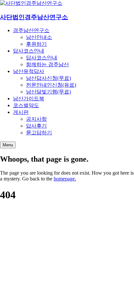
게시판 (21, 112)
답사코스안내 (28, 51)
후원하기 (36, 44)
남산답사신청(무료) (48, 78)
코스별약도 (26, 105)
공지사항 (36, 119)
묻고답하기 (39, 132)
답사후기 (36, 126)
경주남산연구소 (31, 30)
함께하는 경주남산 (47, 64)
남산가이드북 (28, 98)
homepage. (65, 178)
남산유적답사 (28, 71)
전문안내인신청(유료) (51, 85)
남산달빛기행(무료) (48, 91)
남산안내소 (39, 37)
